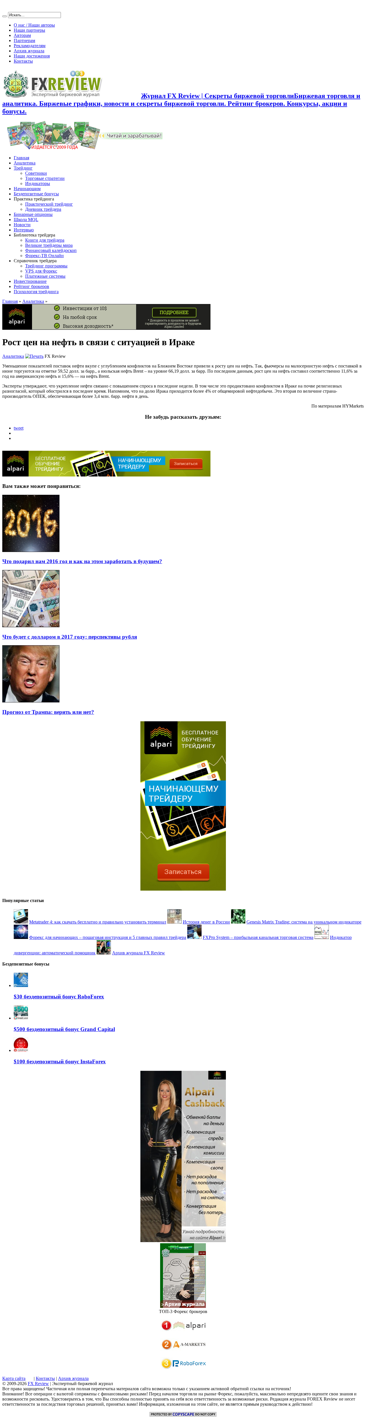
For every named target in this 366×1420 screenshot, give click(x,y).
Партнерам (24, 40)
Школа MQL (26, 219)
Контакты (23, 61)
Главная (21, 157)
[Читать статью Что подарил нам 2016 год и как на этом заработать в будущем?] (30, 550)
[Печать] (34, 356)
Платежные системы (45, 276)
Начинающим (27, 188)
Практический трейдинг (49, 204)
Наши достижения (32, 55)
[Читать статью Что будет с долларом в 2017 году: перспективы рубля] (30, 625)
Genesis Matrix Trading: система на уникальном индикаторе (303, 921)
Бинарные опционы (33, 214)
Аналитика (24, 162)
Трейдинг (23, 168)
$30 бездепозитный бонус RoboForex (59, 997)
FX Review (38, 1383)
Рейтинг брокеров (31, 286)
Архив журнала (29, 50)
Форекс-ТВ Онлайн (44, 255)
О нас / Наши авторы (34, 25)
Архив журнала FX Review (138, 952)
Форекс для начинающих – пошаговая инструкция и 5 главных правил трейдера (107, 937)
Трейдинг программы (46, 265)
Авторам (22, 35)
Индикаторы (37, 183)
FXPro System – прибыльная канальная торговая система (258, 937)
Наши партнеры (29, 30)
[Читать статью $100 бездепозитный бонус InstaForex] (21, 1050)
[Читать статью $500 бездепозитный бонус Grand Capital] (21, 1018)
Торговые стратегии (45, 178)
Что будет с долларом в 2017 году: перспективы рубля (69, 637)
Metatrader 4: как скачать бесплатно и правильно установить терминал (97, 921)
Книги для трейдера (44, 240)
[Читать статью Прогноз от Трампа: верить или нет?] (30, 700)
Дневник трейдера (43, 209)
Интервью (24, 229)
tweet (18, 428)
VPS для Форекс (41, 271)
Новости (22, 224)
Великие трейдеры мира (49, 245)
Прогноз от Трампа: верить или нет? (48, 712)
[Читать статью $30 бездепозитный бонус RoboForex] (21, 985)
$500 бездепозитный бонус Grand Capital (64, 1029)
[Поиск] (4, 16)
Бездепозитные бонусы (36, 193)
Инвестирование (30, 281)
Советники (36, 173)
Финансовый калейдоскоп (51, 250)
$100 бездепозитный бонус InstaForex (60, 1061)
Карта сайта (13, 1378)
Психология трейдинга (36, 291)
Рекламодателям (29, 45)
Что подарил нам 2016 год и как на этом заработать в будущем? (82, 561)
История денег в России (206, 921)
